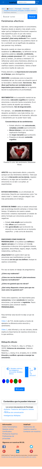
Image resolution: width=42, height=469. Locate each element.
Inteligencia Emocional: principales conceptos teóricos (20, 10)
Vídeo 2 (4, 329)
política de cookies (31, 457)
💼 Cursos (10, 8)
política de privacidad (19, 457)
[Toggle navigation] (3, 2)
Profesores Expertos (10, 434)
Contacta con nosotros (32, 431)
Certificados (7, 431)
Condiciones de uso (6, 457)
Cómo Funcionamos (9, 427)
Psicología (18, 8)
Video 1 (4, 321)
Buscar (32, 16)
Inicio (3, 8)
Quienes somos (8, 429)
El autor (20, 389)
